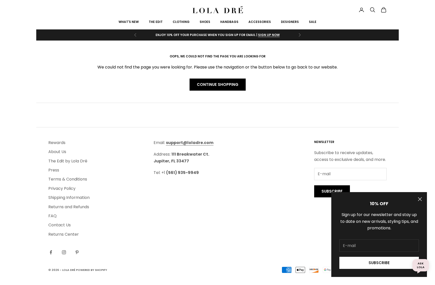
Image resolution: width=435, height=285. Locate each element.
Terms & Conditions (67, 179)
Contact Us (59, 225)
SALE (312, 22)
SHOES (205, 22)
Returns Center (63, 234)
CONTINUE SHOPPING (217, 84)
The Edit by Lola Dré (67, 161)
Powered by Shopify (91, 270)
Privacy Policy (62, 188)
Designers (290, 22)
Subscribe (379, 262)
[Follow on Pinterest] (77, 252)
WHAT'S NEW (129, 22)
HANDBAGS (229, 22)
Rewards (56, 143)
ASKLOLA (420, 265)
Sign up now (269, 35)
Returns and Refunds (68, 207)
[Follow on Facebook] (50, 252)
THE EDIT (156, 22)
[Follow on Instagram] (63, 252)
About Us (57, 152)
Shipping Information (69, 197)
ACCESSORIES (259, 22)
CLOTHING (181, 22)
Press (53, 170)
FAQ (52, 216)
